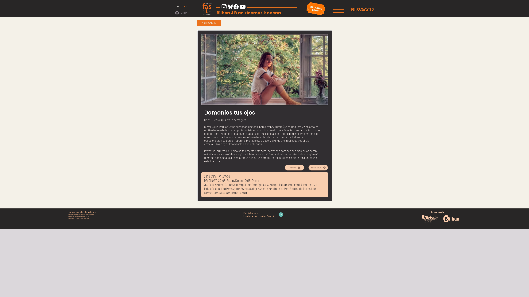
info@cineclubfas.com (82, 218)
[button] (338, 10)
